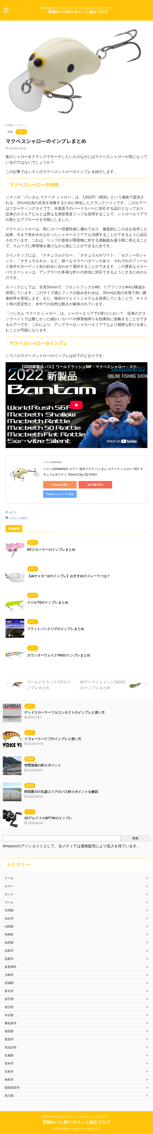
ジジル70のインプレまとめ (47, 602)
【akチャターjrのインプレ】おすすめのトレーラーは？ (68, 576)
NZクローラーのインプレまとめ (51, 549)
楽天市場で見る (95, 484)
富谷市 (9, 991)
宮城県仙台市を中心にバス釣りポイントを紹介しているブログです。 (76, 1116)
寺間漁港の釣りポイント (42, 765)
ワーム (9, 902)
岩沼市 (9, 1007)
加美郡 (9, 942)
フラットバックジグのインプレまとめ (55, 629)
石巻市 (9, 1071)
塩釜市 (9, 958)
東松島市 (11, 1023)
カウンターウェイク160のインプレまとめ (58, 655)
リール (9, 878)
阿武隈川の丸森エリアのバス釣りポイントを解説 (61, 792)
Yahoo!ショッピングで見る (60, 494)
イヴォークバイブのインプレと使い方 (52, 739)
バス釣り (23, 517)
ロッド (9, 894)
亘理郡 (9, 910)
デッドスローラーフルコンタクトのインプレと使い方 (64, 712)
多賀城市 (11, 967)
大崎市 (9, 975)
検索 (135, 838)
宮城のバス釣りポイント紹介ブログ (78, 12)
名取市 (9, 950)
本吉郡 (9, 1015)
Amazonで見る (60, 484)
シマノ (13, 517)
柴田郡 (9, 1031)
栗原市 (9, 1039)
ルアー (12, 512)
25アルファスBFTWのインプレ (48, 818)
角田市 (9, 1079)
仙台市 (9, 918)
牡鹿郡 (9, 1055)
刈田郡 (9, 926)
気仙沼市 (11, 1047)
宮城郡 (9, 983)
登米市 (9, 1063)
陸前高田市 (12, 1087)
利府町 (9, 934)
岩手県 (9, 999)
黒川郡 (9, 1095)
